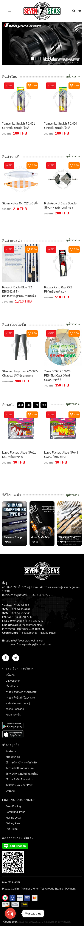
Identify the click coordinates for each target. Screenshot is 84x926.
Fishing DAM (13, 817)
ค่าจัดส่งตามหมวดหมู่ (18, 703)
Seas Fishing (13, 806)
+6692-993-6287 (20, 609)
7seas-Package (15, 709)
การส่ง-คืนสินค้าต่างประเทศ (21, 692)
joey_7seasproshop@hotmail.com (31, 644)
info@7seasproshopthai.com (27, 640)
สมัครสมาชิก (13, 756)
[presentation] (78, 43)
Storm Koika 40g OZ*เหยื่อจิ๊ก (20, 203)
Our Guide (12, 829)
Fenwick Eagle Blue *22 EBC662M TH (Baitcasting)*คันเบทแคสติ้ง (19, 292)
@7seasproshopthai (30, 625)
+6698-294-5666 (23, 617)
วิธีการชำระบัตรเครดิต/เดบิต (21, 762)
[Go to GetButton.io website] (10, 921)
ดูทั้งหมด (72, 76)
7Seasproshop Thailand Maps (38, 632)
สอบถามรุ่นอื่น (13, 714)
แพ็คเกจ (10, 675)
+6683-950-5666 (20, 613)
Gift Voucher (13, 680)
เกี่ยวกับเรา (12, 686)
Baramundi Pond (15, 812)
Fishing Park (13, 823)
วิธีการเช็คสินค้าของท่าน (19, 779)
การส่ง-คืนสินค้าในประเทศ (20, 697)
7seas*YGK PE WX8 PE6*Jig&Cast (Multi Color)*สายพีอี (57, 376)
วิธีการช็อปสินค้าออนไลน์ (20, 768)
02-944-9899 (21, 605)
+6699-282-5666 (34, 621)
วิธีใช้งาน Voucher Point (19, 785)
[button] (32, 58)
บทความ (11, 790)
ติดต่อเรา (11, 751)
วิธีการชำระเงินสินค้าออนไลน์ (22, 773)
